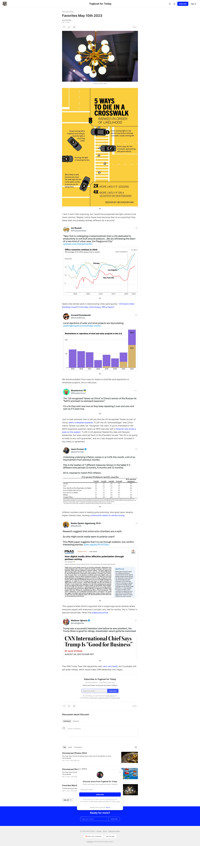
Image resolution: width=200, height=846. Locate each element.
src (100, 208)
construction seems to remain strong (107, 515)
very (105, 666)
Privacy (99, 831)
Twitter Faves (68, 12)
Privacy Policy (116, 801)
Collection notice (114, 831)
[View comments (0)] (69, 27)
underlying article (100, 612)
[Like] (64, 27)
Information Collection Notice (99, 801)
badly (115, 666)
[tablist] (71, 721)
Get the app (110, 836)
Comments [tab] (67, 721)
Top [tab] (64, 747)
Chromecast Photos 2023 (74, 753)
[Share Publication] (174, 4)
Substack (90, 842)
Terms (105, 831)
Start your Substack (94, 836)
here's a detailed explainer (81, 422)
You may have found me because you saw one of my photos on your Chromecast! (86, 757)
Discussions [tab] (78, 747)
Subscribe (183, 4)
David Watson (66, 20)
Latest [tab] (70, 747)
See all (66, 800)
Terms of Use (110, 799)
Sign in (193, 4)
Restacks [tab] (76, 721)
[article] (100, 758)
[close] (120, 772)
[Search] (170, 4)
